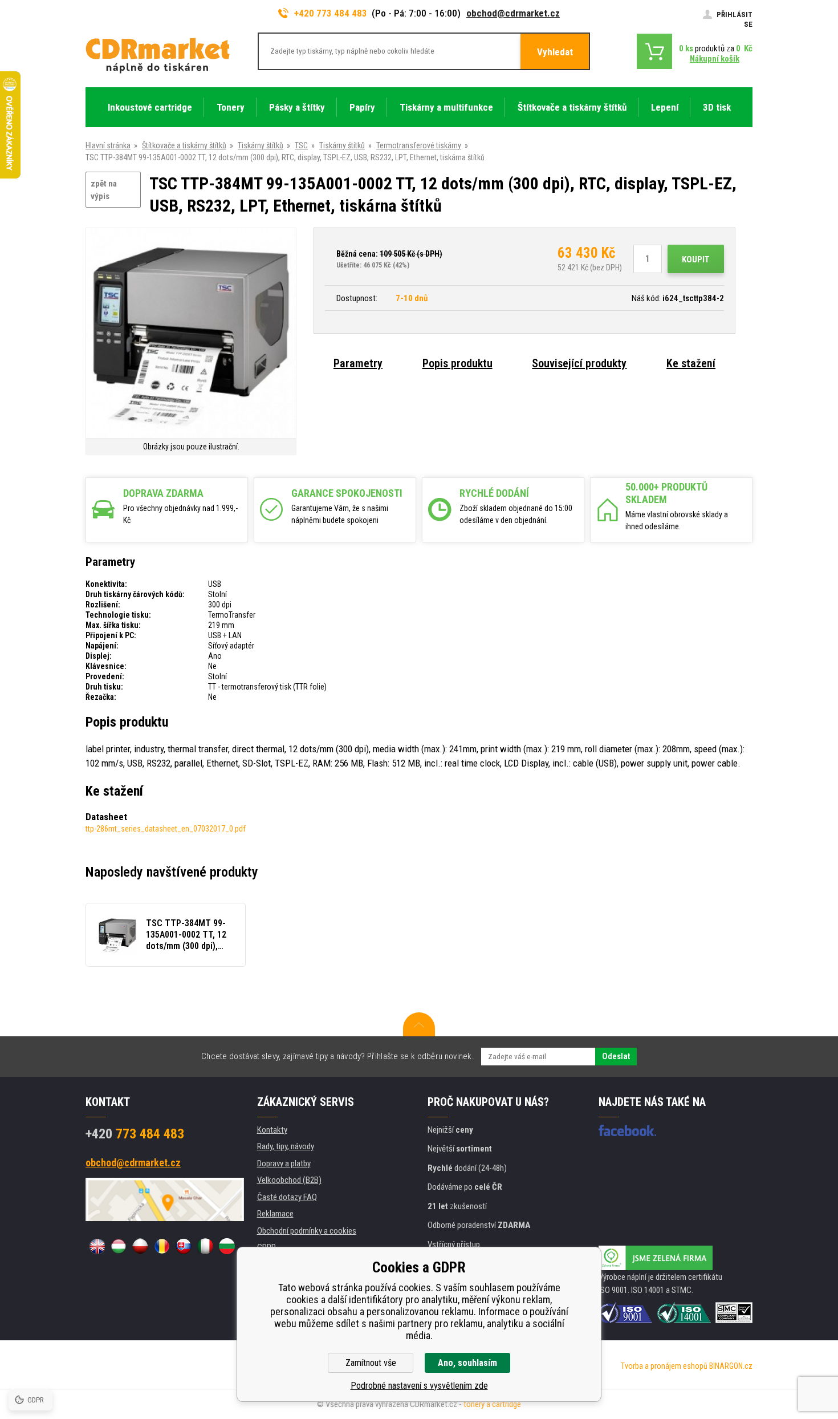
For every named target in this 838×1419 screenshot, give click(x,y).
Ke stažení (690, 363)
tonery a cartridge (492, 1404)
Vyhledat (555, 52)
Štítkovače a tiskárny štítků (184, 145)
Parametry (358, 363)
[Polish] (140, 1246)
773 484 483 (135, 1134)
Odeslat (616, 1056)
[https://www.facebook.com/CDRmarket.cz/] (627, 1130)
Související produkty (579, 363)
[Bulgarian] (227, 1246)
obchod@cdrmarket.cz (513, 13)
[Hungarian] (119, 1246)
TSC (301, 145)
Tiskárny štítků (260, 145)
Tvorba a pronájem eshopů (664, 1366)
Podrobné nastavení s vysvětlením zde (419, 1385)
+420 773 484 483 (330, 13)
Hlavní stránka (108, 145)
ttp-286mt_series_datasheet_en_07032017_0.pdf (166, 828)
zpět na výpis (104, 190)
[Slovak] (184, 1246)
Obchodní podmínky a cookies (306, 1231)
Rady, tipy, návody (285, 1146)
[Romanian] (162, 1246)
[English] (97, 1246)
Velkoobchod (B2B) (289, 1180)
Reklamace (275, 1214)
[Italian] (205, 1246)
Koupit (696, 259)
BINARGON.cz (730, 1366)
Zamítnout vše (370, 1362)
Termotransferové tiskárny (418, 145)
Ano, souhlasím (467, 1362)
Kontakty (272, 1130)
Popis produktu (457, 363)
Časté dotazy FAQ (287, 1197)
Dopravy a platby (284, 1163)
